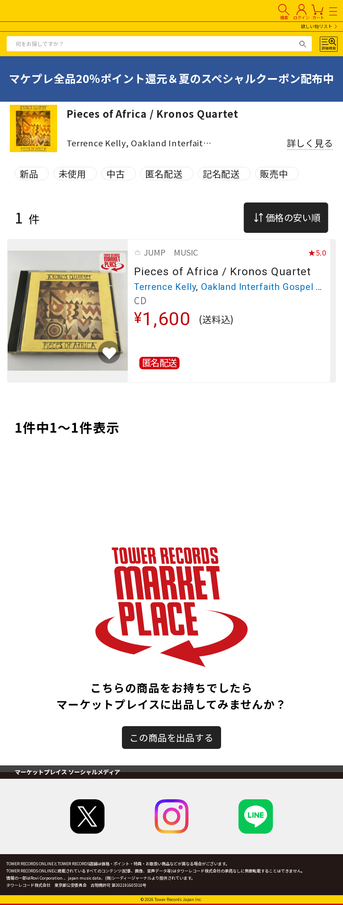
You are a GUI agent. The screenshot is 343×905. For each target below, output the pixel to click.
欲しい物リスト (316, 26)
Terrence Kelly (165, 286)
